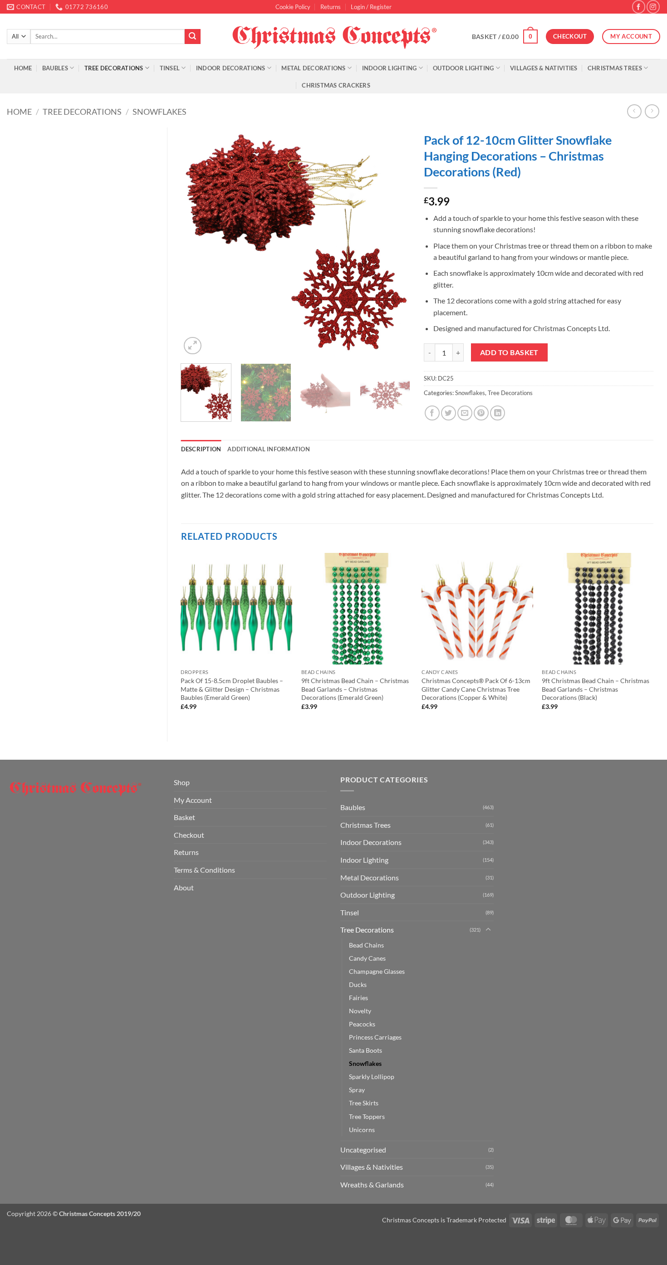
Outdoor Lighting (463, 68)
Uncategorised (363, 1149)
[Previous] (197, 242)
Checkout (189, 834)
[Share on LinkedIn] (497, 412)
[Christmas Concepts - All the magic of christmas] (333, 36)
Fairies (358, 997)
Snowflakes (159, 112)
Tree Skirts (363, 1103)
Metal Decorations (313, 68)
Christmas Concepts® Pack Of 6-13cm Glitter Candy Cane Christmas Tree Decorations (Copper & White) (476, 689)
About (184, 887)
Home (23, 68)
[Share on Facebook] (432, 412)
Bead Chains (366, 945)
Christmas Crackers (336, 85)
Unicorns (362, 1129)
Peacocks (362, 1024)
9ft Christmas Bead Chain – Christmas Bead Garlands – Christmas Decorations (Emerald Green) (355, 689)
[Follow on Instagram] (653, 6)
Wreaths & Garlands (372, 1184)
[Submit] (192, 36)
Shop (182, 782)
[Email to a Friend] (464, 412)
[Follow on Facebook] (638, 6)
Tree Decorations (113, 68)
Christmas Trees (615, 68)
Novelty (360, 1011)
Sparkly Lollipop (371, 1076)
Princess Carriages (375, 1037)
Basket (184, 817)
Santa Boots (365, 1050)
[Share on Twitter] (448, 412)
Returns (330, 6)
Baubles (55, 68)
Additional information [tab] (268, 449)
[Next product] (634, 111)
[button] (371, 7)
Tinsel (170, 68)
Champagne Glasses (377, 971)
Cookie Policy (292, 6)
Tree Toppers (367, 1116)
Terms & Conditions (204, 869)
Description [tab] (201, 449)
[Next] (394, 242)
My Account (193, 800)
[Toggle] (488, 929)
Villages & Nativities (543, 68)
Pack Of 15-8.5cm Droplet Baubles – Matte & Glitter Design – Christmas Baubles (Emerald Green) (232, 689)
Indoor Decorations (230, 68)
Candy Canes (367, 958)
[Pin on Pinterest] (481, 412)
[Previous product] (652, 111)
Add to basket (509, 352)
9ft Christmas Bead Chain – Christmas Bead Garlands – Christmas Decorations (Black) (595, 689)
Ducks (358, 984)
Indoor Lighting (389, 68)
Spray (357, 1090)
